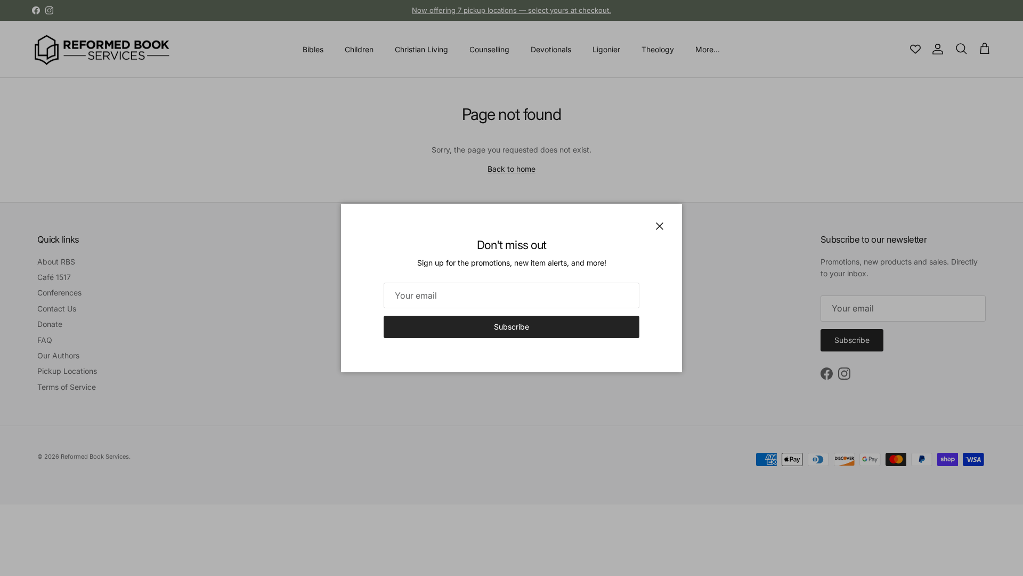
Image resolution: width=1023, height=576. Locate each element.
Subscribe (511, 326)
